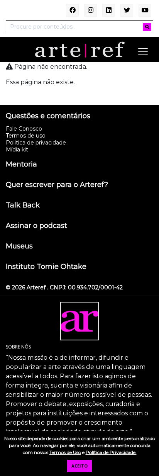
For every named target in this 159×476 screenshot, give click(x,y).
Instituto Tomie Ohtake (46, 267)
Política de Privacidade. (111, 452)
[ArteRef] (79, 49)
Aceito (79, 466)
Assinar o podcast (36, 226)
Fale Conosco (24, 128)
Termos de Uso (65, 452)
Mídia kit (17, 149)
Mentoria (21, 164)
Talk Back (23, 205)
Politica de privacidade (36, 142)
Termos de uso (26, 135)
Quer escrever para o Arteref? (57, 185)
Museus (19, 246)
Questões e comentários (48, 116)
